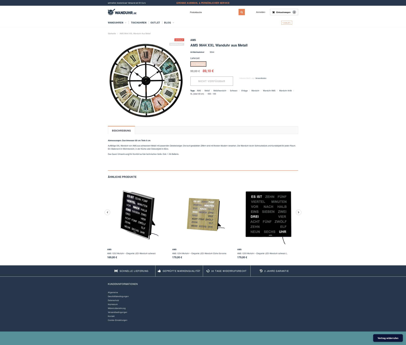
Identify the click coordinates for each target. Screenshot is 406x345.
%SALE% (286, 22)
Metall (207, 90)
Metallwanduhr (219, 90)
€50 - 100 (212, 93)
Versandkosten (260, 78)
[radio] (198, 64)
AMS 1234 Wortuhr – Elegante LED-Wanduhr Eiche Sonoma (199, 253)
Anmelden (260, 12)
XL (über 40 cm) (197, 93)
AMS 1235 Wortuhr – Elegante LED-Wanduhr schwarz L (262, 253)
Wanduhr (255, 90)
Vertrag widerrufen (388, 338)
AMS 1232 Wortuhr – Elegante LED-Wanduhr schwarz (131, 253)
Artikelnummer (197, 52)
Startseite (112, 33)
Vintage (244, 90)
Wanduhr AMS (269, 90)
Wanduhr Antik (285, 90)
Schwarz (233, 90)
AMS (199, 90)
